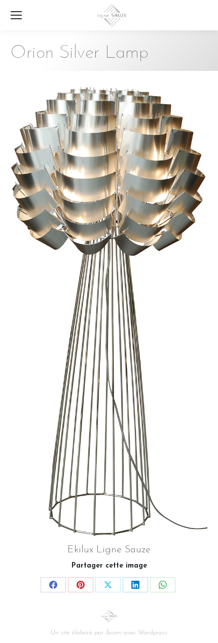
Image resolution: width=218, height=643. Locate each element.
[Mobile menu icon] (16, 15)
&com (114, 632)
